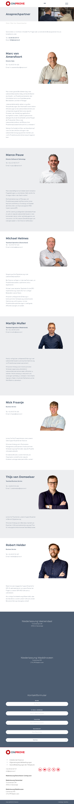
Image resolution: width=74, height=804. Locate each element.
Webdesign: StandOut (63, 802)
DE (45, 3)
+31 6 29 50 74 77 (13, 163)
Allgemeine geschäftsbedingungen (20, 762)
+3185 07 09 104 (13, 486)
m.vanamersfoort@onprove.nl (18, 67)
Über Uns (13, 23)
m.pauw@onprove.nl (16, 165)
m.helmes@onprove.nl (16, 247)
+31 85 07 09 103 (13, 64)
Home (7, 23)
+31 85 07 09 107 (13, 554)
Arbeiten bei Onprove (16, 760)
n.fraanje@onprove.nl (16, 414)
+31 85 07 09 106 (13, 411)
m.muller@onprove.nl (16, 332)
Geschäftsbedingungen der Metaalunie (22, 765)
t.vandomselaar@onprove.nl (18, 488)
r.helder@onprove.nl (16, 556)
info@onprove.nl (15, 40)
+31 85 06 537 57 (13, 37)
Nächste (35, 740)
